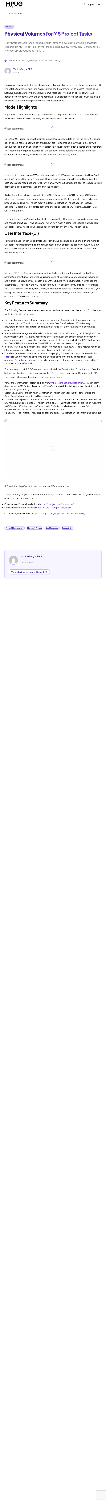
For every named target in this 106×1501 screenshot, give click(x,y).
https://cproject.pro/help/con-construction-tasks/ (58, 513)
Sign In (91, 4)
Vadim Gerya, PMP (22, 69)
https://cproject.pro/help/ (57, 507)
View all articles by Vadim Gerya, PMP (29, 572)
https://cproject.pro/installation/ (67, 382)
